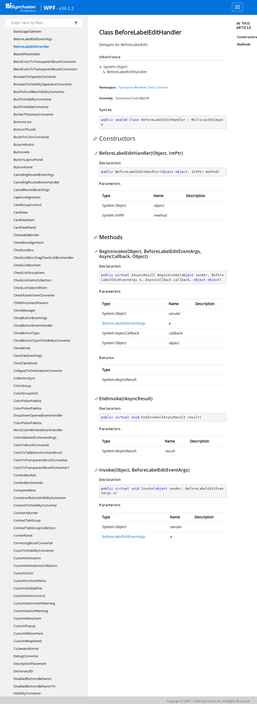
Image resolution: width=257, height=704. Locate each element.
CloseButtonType (26, 333)
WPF (49, 7)
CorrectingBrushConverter (33, 543)
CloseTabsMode (25, 363)
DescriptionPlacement (30, 663)
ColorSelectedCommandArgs (35, 437)
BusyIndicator (24, 144)
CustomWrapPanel (28, 641)
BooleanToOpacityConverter (35, 76)
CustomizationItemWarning (34, 603)
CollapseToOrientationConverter (38, 370)
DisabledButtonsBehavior (33, 678)
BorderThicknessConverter (33, 114)
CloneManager (24, 310)
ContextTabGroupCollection (34, 528)
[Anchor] (96, 138)
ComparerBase (25, 490)
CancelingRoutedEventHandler (36, 182)
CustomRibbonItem (28, 633)
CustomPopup (24, 626)
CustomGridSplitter (28, 588)
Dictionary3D (23, 671)
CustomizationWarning (31, 611)
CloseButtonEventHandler (33, 325)
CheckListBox (24, 250)
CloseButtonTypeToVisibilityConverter (42, 340)
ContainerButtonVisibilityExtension (40, 497)
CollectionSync (24, 378)
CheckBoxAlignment (29, 242)
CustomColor (23, 573)
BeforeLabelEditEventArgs (33, 39)
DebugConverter (26, 656)
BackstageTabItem (27, 31)
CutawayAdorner (26, 648)
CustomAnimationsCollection (35, 565)
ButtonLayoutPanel (28, 159)
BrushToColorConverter (31, 137)
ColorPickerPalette (27, 400)
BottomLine (22, 122)
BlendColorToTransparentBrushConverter (45, 61)
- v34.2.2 (65, 8)
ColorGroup (22, 385)
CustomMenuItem (27, 618)
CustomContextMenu (30, 580)
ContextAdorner (26, 513)
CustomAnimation (27, 558)
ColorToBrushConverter (31, 445)
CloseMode (22, 348)
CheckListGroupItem (29, 272)
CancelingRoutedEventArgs (34, 174)
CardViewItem (24, 220)
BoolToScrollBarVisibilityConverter (39, 91)
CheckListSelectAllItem (30, 287)
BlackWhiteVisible (27, 54)
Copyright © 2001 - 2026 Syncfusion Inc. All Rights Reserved (208, 701)
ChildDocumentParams (31, 302)
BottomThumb (25, 129)
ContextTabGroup (27, 520)
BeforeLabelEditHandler (31, 46)
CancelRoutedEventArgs (31, 189)
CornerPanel (23, 535)
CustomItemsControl (29, 595)
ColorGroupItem (26, 393)
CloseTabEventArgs (28, 355)
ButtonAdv (22, 152)
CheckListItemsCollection (32, 280)
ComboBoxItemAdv (28, 482)
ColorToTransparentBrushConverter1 (41, 467)
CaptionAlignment (27, 197)
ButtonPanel (23, 167)
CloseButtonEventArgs (30, 318)
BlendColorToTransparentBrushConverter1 (46, 69)
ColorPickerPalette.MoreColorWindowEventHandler (38, 426)
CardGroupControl (27, 205)
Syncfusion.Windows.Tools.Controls (143, 87)
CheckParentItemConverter (34, 295)
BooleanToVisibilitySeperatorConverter (43, 84)
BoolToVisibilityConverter (32, 99)
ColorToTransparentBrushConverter (41, 460)
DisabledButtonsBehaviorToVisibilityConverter (34, 689)
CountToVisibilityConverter (34, 550)
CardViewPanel (25, 227)
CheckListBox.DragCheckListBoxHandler (44, 257)
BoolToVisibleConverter (31, 107)
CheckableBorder (26, 235)
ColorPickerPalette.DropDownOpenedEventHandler (38, 412)
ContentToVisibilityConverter (35, 505)
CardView (21, 212)
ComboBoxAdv (25, 475)
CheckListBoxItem (27, 265)
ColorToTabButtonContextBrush (38, 452)
